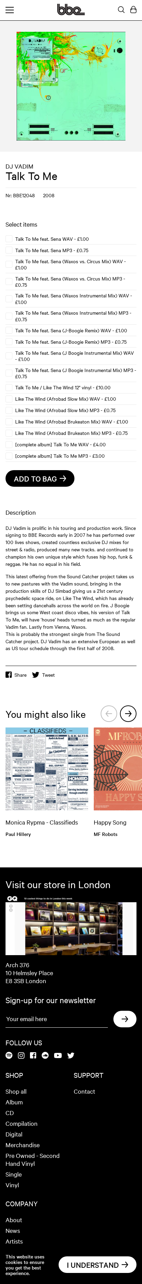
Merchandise (23, 1145)
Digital (14, 1134)
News (13, 1230)
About (14, 1220)
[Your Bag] (133, 10)
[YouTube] (58, 1056)
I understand (93, 1264)
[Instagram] (21, 1056)
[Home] (71, 13)
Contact (84, 1091)
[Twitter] (70, 1056)
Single (14, 1174)
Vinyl (12, 1185)
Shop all (16, 1091)
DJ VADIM (19, 166)
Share (20, 675)
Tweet (48, 675)
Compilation (22, 1123)
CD (10, 1112)
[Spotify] (9, 1056)
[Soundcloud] (45, 1056)
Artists (14, 1241)
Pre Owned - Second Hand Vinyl (33, 1159)
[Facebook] (33, 1055)
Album (14, 1102)
